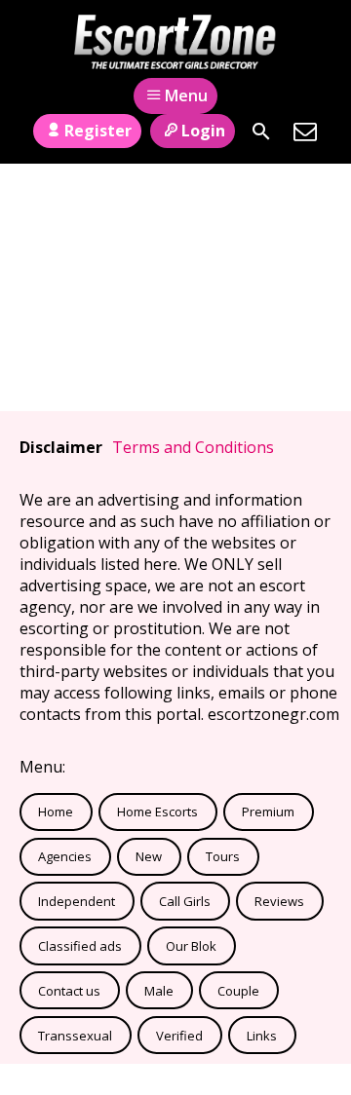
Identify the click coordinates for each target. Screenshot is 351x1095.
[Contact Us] (305, 131)
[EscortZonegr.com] (175, 42)
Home (55, 811)
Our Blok (191, 946)
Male (159, 991)
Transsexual (75, 1035)
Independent (76, 901)
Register (98, 130)
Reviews (279, 901)
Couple (238, 991)
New (149, 856)
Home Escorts (157, 811)
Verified (179, 1035)
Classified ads (80, 946)
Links (262, 1035)
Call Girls (185, 901)
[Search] (261, 131)
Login (203, 130)
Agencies (65, 856)
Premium (268, 811)
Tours (223, 856)
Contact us (69, 991)
